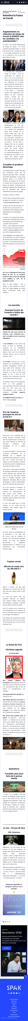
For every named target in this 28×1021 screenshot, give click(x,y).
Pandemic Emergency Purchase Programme (14, 703)
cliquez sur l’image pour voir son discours (14, 528)
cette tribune (14, 288)
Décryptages (14, 1003)
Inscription (6, 948)
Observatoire (14, 1001)
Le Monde (13, 400)
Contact (14, 1012)
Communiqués (14, 1006)
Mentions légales (14, 1014)
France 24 (11, 500)
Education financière (14, 999)
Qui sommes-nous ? (14, 1010)
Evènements (14, 1008)
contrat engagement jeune (11, 202)
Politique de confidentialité (14, 1016)
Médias (14, 1005)
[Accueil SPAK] (6, 2)
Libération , (10, 235)
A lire (10, 549)
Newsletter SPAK (7, 11)
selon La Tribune (13, 230)
